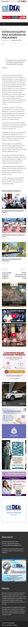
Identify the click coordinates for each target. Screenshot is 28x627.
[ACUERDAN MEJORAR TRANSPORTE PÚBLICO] (14, 201)
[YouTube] (23, 1)
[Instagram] (25, 1)
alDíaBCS (12, 622)
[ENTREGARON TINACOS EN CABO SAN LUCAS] (14, 226)
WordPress (9, 625)
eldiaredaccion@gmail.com (14, 545)
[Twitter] (21, 1)
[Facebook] (19, 1)
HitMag (15, 625)
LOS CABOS (4, 29)
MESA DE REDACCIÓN (17, 40)
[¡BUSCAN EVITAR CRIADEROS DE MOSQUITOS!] (14, 250)
